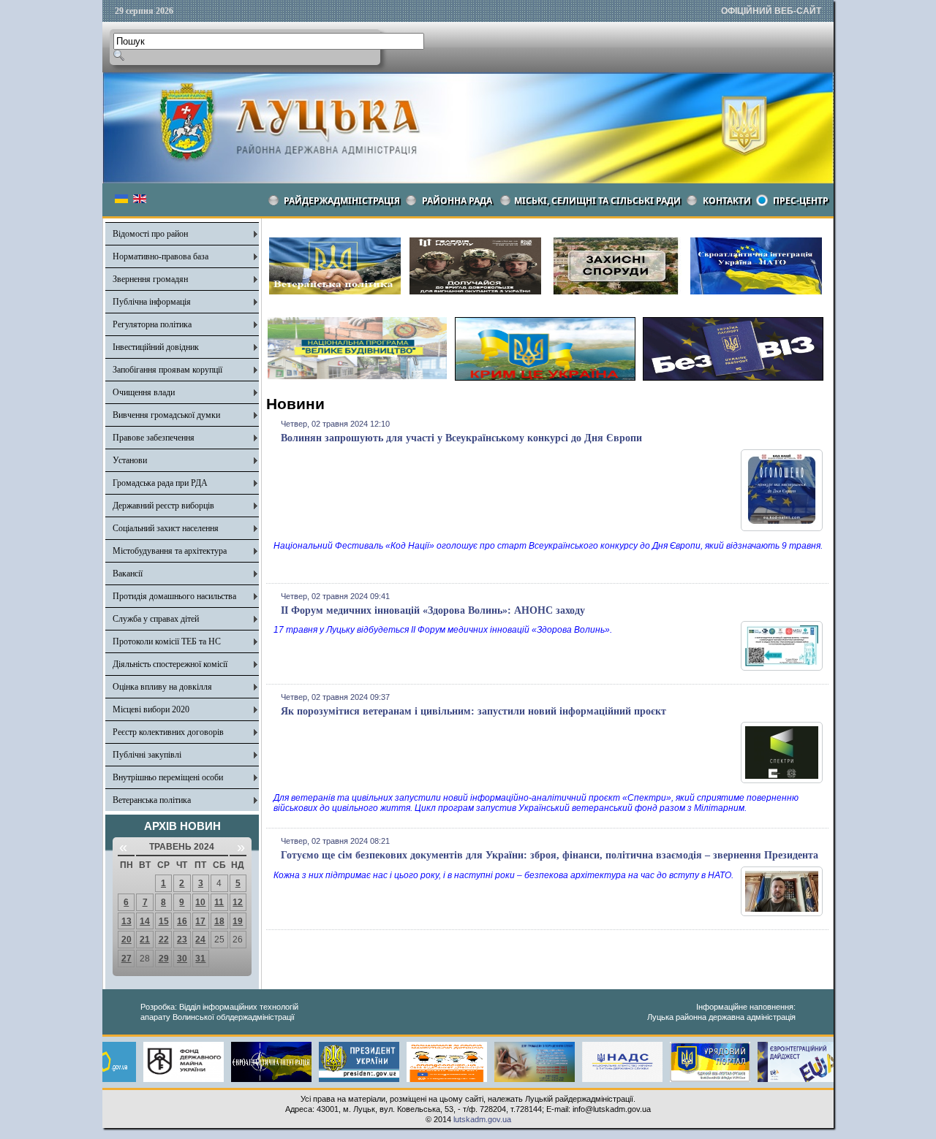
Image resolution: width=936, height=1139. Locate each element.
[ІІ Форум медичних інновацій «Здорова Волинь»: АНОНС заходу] (782, 668)
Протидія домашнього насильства (174, 596)
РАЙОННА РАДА (457, 200)
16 (182, 921)
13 (126, 921)
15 (164, 921)
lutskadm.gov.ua (482, 1119)
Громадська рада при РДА (160, 483)
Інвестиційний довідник (156, 347)
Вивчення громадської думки (166, 415)
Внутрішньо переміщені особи (168, 777)
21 (145, 939)
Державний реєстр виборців (163, 505)
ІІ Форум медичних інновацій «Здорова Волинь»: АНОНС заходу (433, 610)
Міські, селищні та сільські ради (597, 200)
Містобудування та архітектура (170, 551)
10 (200, 902)
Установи (130, 460)
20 (126, 939)
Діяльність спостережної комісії (170, 664)
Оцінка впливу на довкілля (162, 687)
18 (219, 921)
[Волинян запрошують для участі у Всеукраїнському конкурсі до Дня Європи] (782, 528)
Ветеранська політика (152, 800)
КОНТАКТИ (727, 200)
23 (182, 939)
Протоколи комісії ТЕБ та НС (167, 641)
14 (145, 921)
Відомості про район (150, 234)
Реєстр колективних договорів (168, 732)
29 (164, 958)
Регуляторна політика (152, 324)
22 (164, 939)
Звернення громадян (150, 279)
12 (238, 902)
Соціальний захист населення (166, 528)
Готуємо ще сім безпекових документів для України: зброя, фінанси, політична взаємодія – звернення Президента (549, 855)
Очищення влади (144, 392)
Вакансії (128, 573)
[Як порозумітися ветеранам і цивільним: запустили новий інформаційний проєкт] (782, 780)
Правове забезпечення (154, 438)
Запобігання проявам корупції (167, 370)
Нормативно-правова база (160, 256)
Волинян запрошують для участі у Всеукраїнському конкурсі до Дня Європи (461, 438)
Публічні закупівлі (147, 755)
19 (238, 921)
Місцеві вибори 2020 (151, 709)
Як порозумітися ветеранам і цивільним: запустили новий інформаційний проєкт (473, 711)
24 (200, 939)
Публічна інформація (152, 302)
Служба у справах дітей (156, 619)
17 (200, 921)
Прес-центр (801, 200)
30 (182, 958)
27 (126, 958)
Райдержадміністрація (342, 200)
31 (200, 958)
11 (219, 902)
